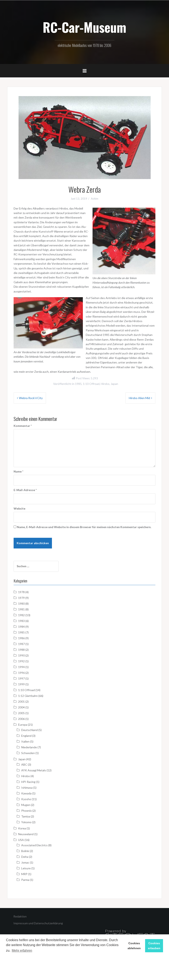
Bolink (25, 851)
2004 (21, 707)
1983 (21, 621)
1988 (21, 649)
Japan (114, 383)
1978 (21, 592)
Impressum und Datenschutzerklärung (38, 923)
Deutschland (29, 730)
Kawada (26, 793)
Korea (22, 828)
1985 (78, 383)
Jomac (25, 862)
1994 (21, 667)
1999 (21, 684)
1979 (21, 598)
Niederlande (29, 747)
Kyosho (26, 799)
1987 (21, 644)
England (26, 735)
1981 (21, 609)
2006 (21, 719)
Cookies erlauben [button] (154, 946)
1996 (21, 672)
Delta (24, 856)
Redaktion (20, 916)
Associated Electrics (34, 845)
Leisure (26, 868)
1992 (21, 661)
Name (18, 471)
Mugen (25, 805)
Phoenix (26, 810)
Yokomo (26, 822)
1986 (21, 638)
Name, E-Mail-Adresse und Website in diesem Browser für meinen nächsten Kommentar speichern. (84, 527)
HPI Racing (28, 782)
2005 (21, 713)
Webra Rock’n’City (31, 398)
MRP (24, 874)
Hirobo (105, 383)
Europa (22, 724)
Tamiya (25, 816)
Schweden (28, 753)
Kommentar (23, 425)
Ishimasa (27, 787)
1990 (21, 655)
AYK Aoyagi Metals (33, 770)
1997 (21, 678)
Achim (94, 198)
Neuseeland (26, 834)
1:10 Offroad (91, 383)
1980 (21, 603)
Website (19, 508)
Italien (25, 741)
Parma (25, 879)
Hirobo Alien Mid (139, 398)
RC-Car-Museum (84, 26)
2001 (21, 701)
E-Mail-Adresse (25, 490)
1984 (21, 626)
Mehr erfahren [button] (22, 950)
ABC (24, 764)
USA (21, 840)
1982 (21, 615)
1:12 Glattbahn (28, 695)
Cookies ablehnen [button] (134, 946)
